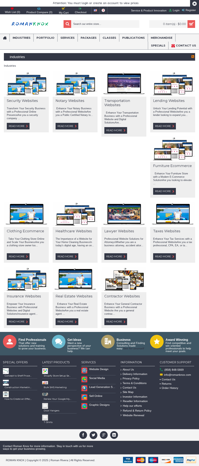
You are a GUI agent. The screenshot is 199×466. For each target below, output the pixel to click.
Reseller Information (135, 401)
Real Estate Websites (74, 296)
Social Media (97, 378)
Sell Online (95, 395)
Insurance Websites (24, 296)
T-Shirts (48, 422)
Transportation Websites (117, 103)
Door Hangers (51, 410)
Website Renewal (133, 415)
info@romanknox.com (177, 374)
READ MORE (16, 125)
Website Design (98, 369)
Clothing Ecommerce (25, 231)
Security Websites (22, 101)
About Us (128, 369)
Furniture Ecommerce (172, 166)
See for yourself (133, 348)
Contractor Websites (122, 296)
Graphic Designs (99, 404)
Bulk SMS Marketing (55, 387)
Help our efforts (132, 405)
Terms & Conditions (135, 383)
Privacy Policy (131, 378)
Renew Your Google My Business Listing (57, 398)
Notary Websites (70, 101)
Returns (166, 383)
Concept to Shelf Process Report (18, 375)
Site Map (128, 392)
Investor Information (135, 396)
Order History (170, 387)
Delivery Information (135, 374)
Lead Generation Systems (102, 386)
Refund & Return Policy (137, 410)
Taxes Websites (166, 231)
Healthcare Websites (74, 231)
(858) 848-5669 (174, 369)
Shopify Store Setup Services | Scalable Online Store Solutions (57, 375)
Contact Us (129, 387)
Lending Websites (169, 101)
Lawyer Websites (119, 231)
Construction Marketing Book (18, 387)
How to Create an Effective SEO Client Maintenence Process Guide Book (18, 398)
